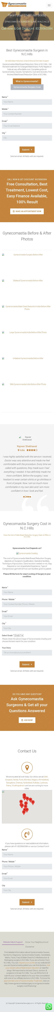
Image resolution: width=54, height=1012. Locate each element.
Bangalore (10, 783)
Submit (26, 149)
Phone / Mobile (8, 599)
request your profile (27, 963)
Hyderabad (27, 783)
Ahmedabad (43, 780)
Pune (21, 780)
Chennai (19, 783)
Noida (15, 780)
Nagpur (35, 780)
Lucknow (43, 783)
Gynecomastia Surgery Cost (27, 87)
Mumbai (27, 780)
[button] (22, 805)
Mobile (5, 109)
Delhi (46, 777)
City (4, 133)
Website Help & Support (13, 942)
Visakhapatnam (18, 786)
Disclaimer (29, 947)
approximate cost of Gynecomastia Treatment (23, 981)
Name (5, 97)
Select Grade (8, 635)
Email (5, 121)
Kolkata (36, 783)
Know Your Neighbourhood (36, 942)
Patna (8, 786)
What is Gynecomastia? (27, 81)
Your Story (6, 648)
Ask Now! (28, 720)
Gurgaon (8, 780)
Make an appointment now (28, 211)
